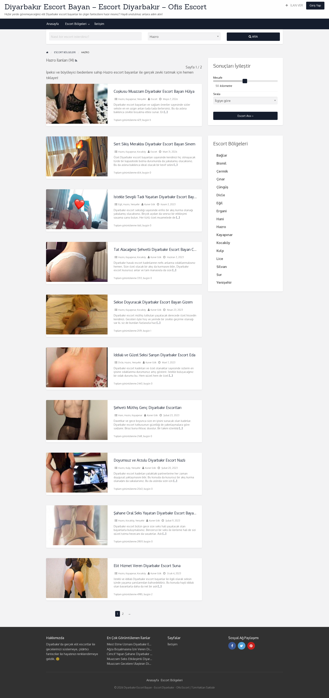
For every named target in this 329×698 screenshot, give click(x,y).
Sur (219, 274)
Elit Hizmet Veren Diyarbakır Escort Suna (147, 565)
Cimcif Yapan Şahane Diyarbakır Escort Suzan (137, 654)
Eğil (120, 204)
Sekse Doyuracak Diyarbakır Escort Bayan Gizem (153, 302)
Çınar (220, 179)
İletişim (99, 24)
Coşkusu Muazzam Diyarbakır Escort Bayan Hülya (154, 91)
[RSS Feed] (76, 60)
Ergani (221, 211)
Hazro (121, 99)
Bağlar (221, 155)
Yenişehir (141, 99)
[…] (166, 112)
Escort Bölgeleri (75, 24)
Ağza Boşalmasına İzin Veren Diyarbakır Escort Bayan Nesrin (147, 649)
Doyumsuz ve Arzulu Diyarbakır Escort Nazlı (149, 460)
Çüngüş (222, 187)
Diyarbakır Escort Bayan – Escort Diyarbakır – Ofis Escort (106, 6)
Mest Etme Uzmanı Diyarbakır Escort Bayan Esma (140, 644)
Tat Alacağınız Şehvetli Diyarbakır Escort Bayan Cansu (158, 249)
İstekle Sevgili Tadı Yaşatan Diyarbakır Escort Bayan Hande (162, 196)
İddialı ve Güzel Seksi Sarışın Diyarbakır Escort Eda (154, 355)
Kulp (128, 468)
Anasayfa (52, 24)
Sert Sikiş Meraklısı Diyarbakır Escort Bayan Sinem (154, 144)
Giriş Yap (315, 5)
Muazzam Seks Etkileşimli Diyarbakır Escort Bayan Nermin (146, 659)
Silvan (221, 266)
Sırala (216, 94)
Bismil (221, 163)
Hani (120, 415)
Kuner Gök (149, 204)
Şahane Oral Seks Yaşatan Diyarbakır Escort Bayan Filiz (158, 513)
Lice (219, 258)
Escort (154, 99)
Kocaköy (141, 151)
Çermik (222, 171)
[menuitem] (294, 6)
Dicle (120, 362)
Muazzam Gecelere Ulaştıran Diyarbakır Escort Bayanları (144, 664)
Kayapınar (131, 99)
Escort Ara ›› (245, 116)
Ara (254, 36)
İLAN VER (296, 5)
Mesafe (217, 77)
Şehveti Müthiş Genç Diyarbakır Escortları (147, 407)
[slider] (245, 81)
